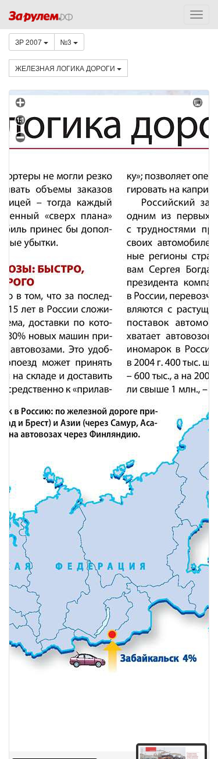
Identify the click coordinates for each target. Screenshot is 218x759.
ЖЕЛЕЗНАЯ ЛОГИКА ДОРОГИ (66, 68)
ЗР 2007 (29, 42)
